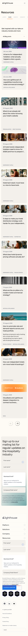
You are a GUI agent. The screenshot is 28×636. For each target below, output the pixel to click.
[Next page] (17, 423)
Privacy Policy (5, 617)
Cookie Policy (5, 621)
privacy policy (14, 502)
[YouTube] (14, 604)
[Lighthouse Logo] (7, 3)
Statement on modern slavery (9, 625)
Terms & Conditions (7, 613)
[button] (14, 525)
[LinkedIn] (9, 604)
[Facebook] (4, 604)
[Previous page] (10, 423)
